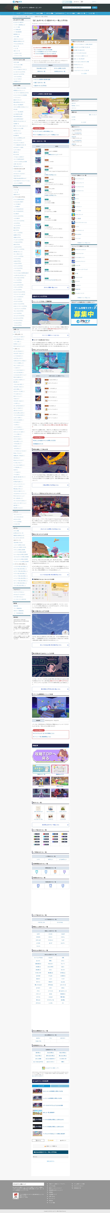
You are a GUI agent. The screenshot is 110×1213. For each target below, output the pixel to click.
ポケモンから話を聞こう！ (19, 419)
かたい (50, 969)
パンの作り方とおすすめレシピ (20, 275)
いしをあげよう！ (17, 367)
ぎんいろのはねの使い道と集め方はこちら (50, 645)
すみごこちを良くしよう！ (19, 365)
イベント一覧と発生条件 (18, 111)
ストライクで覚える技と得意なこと (21, 578)
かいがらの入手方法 (18, 282)
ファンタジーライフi (79, 293)
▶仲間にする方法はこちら (50, 174)
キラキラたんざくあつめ (50, 280)
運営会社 (51, 1200)
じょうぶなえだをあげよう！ (19, 370)
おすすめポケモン (60, 13)
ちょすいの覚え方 (17, 149)
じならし (63, 937)
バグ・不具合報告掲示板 (18, 613)
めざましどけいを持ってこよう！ (20, 503)
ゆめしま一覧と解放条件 (18, 104)
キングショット (78, 206)
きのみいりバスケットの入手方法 (20, 306)
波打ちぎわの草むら (50, 1055)
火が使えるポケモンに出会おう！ (20, 360)
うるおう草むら (38, 1055)
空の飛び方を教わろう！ (18, 481)
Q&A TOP (74, 103)
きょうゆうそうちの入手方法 (19, 71)
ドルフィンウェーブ (79, 182)
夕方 (55, 873)
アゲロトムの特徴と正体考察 (19, 549)
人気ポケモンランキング (18, 39)
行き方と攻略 (16, 62)
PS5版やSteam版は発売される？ (20, 178)
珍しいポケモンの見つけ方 (19, 537)
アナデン (77, 198)
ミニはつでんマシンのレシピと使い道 (81, 70)
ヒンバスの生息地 (39, 51)
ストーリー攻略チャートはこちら (50, 335)
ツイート (39, 1140)
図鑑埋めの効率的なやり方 (19, 41)
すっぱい (51, 975)
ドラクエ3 (77, 281)
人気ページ (60, 1086)
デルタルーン (78, 285)
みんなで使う (50, 966)
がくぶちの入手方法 (18, 289)
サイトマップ (52, 1198)
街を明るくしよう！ (18, 343)
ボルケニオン (38, 173)
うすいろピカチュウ (38, 811)
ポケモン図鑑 (49, 13)
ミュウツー (38, 194)
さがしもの (38, 940)
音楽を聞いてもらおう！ (18, 507)
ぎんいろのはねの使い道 (18, 211)
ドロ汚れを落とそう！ (18, 443)
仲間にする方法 (59, 786)
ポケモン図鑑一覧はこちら (50, 287)
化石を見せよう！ (17, 457)
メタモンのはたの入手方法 (19, 277)
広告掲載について (53, 1194)
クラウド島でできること (18, 596)
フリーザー (38, 204)
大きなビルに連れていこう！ (19, 491)
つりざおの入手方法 (18, 322)
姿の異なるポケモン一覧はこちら (50, 824)
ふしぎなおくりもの (18, 53)
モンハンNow (78, 210)
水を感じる (38, 966)
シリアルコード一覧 (18, 55)
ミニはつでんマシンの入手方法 (20, 308)
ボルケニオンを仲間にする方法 (20, 547)
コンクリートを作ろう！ (18, 486)
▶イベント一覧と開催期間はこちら (42, 736)
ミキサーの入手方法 (18, 76)
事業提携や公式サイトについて (56, 1190)
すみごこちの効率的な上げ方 (19, 137)
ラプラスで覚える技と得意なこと (20, 573)
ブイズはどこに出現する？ (19, 156)
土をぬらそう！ (17, 398)
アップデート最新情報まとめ (19, 24)
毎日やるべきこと (17, 130)
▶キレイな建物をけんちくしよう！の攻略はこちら (46, 134)
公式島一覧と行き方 (18, 163)
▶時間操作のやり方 (38, 443)
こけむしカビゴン (63, 811)
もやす (38, 934)
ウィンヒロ (77, 202)
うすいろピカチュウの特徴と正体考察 (21, 556)
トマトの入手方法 (17, 270)
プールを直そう (17, 474)
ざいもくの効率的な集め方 (19, 199)
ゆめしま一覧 (16, 46)
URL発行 (52, 1140)
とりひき (38, 943)
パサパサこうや (41, 922)
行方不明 (73, 117)
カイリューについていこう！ (19, 484)
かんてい (63, 943)
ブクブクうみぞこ (28, 13)
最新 (90, 114)
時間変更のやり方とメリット (19, 90)
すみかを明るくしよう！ (18, 441)
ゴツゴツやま (60, 922)
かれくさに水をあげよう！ (19, 351)
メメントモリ (78, 238)
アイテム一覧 (16, 189)
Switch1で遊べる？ (17, 175)
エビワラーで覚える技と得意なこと (21, 571)
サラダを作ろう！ (17, 422)
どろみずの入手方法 (18, 246)
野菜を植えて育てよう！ (18, 488)
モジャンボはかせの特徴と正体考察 (21, 554)
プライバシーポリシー (79, 1186)
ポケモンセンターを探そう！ (19, 431)
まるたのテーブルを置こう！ (19, 391)
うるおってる (38, 1041)
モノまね (73, 119)
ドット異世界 (78, 218)
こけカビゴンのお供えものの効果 (20, 161)
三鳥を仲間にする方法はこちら (51, 485)
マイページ (74, 108)
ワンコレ (77, 226)
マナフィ (38, 155)
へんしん (38, 946)
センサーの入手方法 (18, 313)
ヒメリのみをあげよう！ (18, 355)
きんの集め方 (16, 213)
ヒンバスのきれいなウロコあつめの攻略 (43, 49)
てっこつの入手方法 (18, 280)
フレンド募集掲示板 (18, 608)
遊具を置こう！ (17, 505)
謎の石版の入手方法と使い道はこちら (50, 689)
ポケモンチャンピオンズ (80, 249)
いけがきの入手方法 (18, 263)
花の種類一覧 (16, 123)
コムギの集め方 (17, 218)
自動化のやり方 (17, 194)
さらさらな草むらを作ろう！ (19, 412)
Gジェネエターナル (79, 190)
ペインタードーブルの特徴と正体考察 (21, 561)
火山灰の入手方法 (17, 261)
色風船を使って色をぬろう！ (19, 455)
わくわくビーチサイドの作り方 (50, 51)
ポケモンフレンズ (79, 214)
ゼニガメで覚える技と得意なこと (20, 568)
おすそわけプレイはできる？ (19, 173)
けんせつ (51, 957)
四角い (50, 960)
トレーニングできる (38, 957)
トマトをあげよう (17, 472)
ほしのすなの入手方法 (18, 320)
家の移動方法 (16, 135)
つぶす (62, 940)
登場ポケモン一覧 (41, 774)
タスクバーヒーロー (79, 253)
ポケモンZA (77, 265)
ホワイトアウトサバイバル (81, 222)
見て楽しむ (62, 972)
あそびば (38, 975)
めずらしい (50, 859)
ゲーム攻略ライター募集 (79, 1183)
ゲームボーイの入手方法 (18, 239)
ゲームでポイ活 (66, 1)
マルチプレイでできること (19, 592)
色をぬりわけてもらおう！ (19, 460)
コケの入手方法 (17, 223)
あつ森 (76, 273)
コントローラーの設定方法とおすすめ (21, 92)
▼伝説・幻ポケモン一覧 (39, 82)
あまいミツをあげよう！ (18, 408)
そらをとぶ (50, 940)
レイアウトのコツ (17, 97)
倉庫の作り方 (16, 152)
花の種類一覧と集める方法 (79, 50)
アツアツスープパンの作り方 (19, 294)
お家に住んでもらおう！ (18, 410)
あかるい (38, 1038)
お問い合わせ (52, 1196)
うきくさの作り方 (17, 225)
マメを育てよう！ (17, 403)
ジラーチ (38, 282)
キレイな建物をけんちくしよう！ (52, 154)
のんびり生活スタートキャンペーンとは (21, 180)
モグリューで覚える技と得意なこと (21, 580)
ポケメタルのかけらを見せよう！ (20, 500)
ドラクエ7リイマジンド (80, 261)
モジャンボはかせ (50, 811)
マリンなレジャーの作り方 (50, 53)
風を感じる (50, 972)
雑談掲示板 (16, 605)
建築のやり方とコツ (18, 99)
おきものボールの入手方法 (19, 74)
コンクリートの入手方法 (18, 256)
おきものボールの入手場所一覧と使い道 (82, 47)
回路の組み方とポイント (18, 166)
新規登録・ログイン (76, 105)
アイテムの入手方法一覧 (18, 43)
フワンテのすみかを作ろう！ (19, 415)
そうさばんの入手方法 (18, 242)
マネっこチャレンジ (18, 514)
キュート (63, 963)
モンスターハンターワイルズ (81, 269)
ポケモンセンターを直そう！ (19, 336)
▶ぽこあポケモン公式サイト (38, 1076)
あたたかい (62, 1038)
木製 (63, 957)
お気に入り (63, 1140)
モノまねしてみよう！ (18, 462)
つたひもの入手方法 (18, 325)
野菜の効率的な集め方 (18, 116)
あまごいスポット (50, 1061)
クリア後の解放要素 (18, 31)
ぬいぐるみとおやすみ (38, 1061)
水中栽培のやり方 (17, 81)
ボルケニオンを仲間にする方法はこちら (51, 529)
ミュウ (38, 273)
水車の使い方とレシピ (18, 251)
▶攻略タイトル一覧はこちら (84, 242)
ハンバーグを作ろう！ (18, 427)
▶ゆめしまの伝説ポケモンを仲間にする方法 (44, 440)
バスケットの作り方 (18, 299)
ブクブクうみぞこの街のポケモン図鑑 (81, 61)
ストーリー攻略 (71, 13)
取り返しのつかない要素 (18, 128)
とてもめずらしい (63, 859)
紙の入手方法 (16, 230)
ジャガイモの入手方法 (18, 268)
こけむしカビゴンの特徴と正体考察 (21, 559)
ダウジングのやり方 (18, 140)
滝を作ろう (16, 469)
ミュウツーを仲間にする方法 (19, 544)
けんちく (51, 937)
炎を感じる (38, 969)
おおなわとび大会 (17, 519)
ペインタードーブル (38, 819)
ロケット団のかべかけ (18, 253)
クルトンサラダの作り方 (18, 296)
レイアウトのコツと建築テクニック (81, 55)
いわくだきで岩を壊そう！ (19, 372)
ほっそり (38, 960)
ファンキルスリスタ (79, 186)
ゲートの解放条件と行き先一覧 (20, 144)
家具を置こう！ (17, 381)
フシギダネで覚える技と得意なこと (21, 566)
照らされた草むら (63, 1055)
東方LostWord (78, 234)
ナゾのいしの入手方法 (18, 287)
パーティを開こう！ (18, 341)
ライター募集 (52, 1202)
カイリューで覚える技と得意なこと (21, 575)
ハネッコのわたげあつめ (18, 516)
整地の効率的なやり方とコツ (19, 102)
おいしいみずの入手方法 (18, 284)
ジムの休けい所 (63, 1058)
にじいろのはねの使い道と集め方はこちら (50, 574)
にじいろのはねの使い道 (18, 208)
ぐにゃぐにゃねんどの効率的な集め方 (21, 272)
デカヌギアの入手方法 (18, 301)
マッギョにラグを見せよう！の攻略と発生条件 (83, 44)
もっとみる (83, 122)
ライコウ (38, 183)
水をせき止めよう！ (18, 436)
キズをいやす (38, 972)
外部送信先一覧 (77, 1188)
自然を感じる (38, 963)
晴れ (38, 887)
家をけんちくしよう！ (18, 479)
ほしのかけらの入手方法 (18, 318)
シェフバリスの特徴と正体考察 (20, 552)
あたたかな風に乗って (50, 1058)
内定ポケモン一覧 (41, 71)
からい (62, 960)
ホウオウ (38, 256)
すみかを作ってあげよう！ (19, 353)
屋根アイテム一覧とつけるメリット (21, 125)
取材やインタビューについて (55, 1188)
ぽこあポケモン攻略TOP (18, 22)
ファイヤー (38, 221)
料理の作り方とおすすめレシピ (20, 121)
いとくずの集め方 (17, 204)
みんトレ (77, 194)
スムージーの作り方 (18, 78)
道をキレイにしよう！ (18, 396)
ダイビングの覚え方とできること (20, 69)
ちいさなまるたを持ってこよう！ (20, 374)
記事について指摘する (51, 1146)
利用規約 (51, 1192)
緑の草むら (38, 1052)
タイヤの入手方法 (17, 258)
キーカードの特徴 (17, 171)
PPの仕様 (15, 109)
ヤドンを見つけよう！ (18, 393)
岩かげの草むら (63, 1052)
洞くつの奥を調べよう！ (18, 498)
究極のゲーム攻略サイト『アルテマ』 (57, 1183)
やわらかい (50, 963)
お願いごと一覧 (81, 13)
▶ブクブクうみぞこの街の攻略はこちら (43, 131)
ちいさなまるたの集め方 (18, 201)
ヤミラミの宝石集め (18, 521)
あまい (62, 966)
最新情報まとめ (17, 34)
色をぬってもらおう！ (18, 453)
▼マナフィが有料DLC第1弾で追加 (41, 79)
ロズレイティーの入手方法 (19, 249)
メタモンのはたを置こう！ (19, 384)
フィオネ (38, 247)
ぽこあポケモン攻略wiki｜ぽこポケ (30, 7)
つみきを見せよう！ (18, 448)
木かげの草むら (50, 1052)
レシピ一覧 (91, 13)
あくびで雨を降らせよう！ (19, 339)
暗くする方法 (16, 154)
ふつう (38, 859)
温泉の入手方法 (17, 244)
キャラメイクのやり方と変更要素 (20, 95)
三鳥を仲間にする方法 (41, 68)
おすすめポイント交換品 (18, 147)
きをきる (38, 937)
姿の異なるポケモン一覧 (60, 71)
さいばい (51, 934)
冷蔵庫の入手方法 (17, 237)
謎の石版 (47, 271)
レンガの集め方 (17, 206)
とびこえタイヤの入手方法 (19, 315)
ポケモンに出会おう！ (18, 438)
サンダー (38, 212)
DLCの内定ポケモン (18, 67)
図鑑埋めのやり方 (60, 774)
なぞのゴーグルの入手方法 (19, 303)
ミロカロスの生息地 (39, 53)
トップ (18, 13)
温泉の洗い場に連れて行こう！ (20, 476)
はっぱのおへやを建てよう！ (19, 379)
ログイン (94, 1)
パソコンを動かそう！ (18, 434)
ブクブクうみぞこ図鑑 (18, 64)
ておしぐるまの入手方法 (18, 310)
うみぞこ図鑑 (39, 13)
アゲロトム (50, 819)
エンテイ (38, 238)
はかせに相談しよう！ (18, 389)
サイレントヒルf (78, 277)
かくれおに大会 (17, 523)
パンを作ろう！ (17, 424)
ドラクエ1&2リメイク (80, 257)
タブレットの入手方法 (18, 232)
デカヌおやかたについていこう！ (20, 493)
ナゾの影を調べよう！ (18, 467)
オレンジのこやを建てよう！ (19, 465)
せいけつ (63, 969)
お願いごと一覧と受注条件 (79, 58)
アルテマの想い (52, 1186)
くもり (50, 887)
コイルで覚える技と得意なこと (20, 585)
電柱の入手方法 (17, 227)
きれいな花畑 (38, 1058)
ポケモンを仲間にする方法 (60, 68)
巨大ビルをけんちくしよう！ (19, 346)
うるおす (63, 934)
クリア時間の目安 (17, 29)
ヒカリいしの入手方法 (18, 265)
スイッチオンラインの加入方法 (20, 599)
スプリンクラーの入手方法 (19, 220)
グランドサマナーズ (79, 230)
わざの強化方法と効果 (18, 114)
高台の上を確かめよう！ (18, 377)
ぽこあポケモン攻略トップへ (52, 1068)
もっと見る (84, 73)
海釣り (62, 1061)
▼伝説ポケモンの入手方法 (39, 85)
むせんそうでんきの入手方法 (19, 291)
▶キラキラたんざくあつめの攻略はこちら (43, 733)
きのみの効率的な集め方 (18, 118)
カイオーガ (38, 163)
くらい (50, 1038)
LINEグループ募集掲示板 (18, 610)
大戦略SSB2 (77, 289)
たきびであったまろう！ (18, 358)
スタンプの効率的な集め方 (19, 159)
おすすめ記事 (41, 1086)
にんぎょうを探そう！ (18, 417)
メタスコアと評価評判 (18, 183)
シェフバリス (63, 819)
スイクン (38, 230)
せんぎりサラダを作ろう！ (19, 429)
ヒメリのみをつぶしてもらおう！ (20, 450)
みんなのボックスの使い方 (19, 142)
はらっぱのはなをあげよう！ (19, 405)
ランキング (94, 114)
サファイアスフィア (79, 178)
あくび (50, 943)
